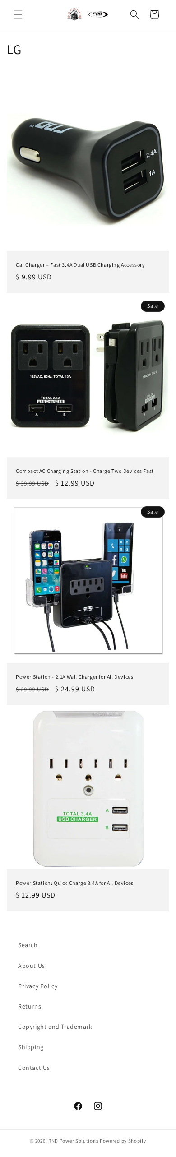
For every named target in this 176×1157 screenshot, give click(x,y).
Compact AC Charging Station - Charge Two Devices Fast (85, 470)
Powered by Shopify (123, 1141)
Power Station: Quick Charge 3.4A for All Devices (75, 882)
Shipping (31, 1047)
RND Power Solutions (73, 1141)
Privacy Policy (37, 986)
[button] (18, 14)
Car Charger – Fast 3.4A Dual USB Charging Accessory (80, 264)
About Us (31, 966)
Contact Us (34, 1068)
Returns (29, 1006)
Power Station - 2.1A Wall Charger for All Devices (74, 676)
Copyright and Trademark (55, 1027)
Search (28, 945)
